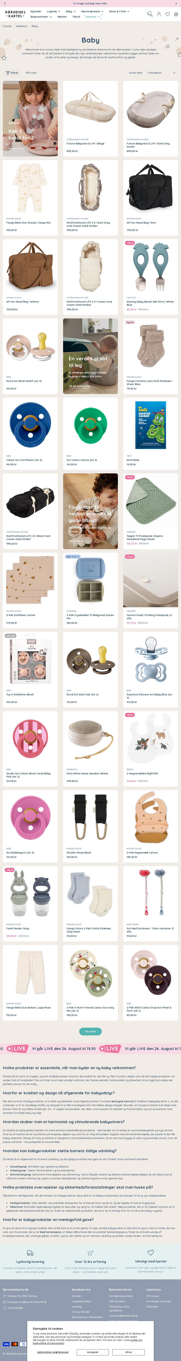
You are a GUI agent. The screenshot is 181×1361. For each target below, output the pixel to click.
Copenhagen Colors (77, 139)
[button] (5, 3)
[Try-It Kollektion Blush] (30, 659)
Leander (131, 532)
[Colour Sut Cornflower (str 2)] (30, 425)
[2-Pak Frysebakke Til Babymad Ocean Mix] (90, 580)
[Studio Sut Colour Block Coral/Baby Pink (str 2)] (30, 738)
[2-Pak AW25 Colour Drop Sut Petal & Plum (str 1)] (150, 972)
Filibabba (72, 611)
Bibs (8, 377)
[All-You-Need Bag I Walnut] (30, 266)
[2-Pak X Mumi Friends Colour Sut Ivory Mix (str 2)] (90, 972)
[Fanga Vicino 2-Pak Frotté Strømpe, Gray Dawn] (90, 893)
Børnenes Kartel (21, 1353)
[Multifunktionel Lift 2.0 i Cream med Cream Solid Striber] (90, 266)
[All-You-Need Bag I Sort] (150, 187)
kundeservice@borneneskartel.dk (27, 1302)
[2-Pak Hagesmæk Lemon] (150, 817)
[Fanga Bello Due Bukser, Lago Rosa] (30, 972)
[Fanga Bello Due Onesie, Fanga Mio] (30, 187)
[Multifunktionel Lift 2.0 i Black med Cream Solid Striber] (30, 500)
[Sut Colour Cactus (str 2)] (90, 425)
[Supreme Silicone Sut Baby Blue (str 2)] (150, 659)
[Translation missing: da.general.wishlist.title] (167, 14)
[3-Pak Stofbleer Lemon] (30, 580)
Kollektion (21, 26)
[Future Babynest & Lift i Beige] (90, 108)
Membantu (72, 769)
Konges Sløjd (13, 218)
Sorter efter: (136, 72)
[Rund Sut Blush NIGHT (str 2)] (30, 345)
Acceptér (92, 1352)
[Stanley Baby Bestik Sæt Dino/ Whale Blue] (150, 266)
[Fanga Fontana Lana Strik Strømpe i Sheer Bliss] (150, 345)
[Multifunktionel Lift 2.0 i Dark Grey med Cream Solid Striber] (90, 187)
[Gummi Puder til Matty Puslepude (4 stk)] (150, 580)
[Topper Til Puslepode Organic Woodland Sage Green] (150, 500)
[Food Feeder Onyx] (30, 893)
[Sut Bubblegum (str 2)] (30, 817)
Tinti (129, 456)
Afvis (128, 1352)
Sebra (130, 769)
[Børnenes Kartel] (57, 1049)
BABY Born (132, 924)
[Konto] (159, 14)
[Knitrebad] (150, 425)
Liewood (131, 297)
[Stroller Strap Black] (90, 817)
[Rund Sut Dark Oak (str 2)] (90, 659)
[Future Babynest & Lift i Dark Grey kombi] (150, 108)
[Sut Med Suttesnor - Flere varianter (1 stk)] (150, 893)
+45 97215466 (15, 1308)
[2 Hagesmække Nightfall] (150, 738)
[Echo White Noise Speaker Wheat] (90, 738)
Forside (7, 26)
